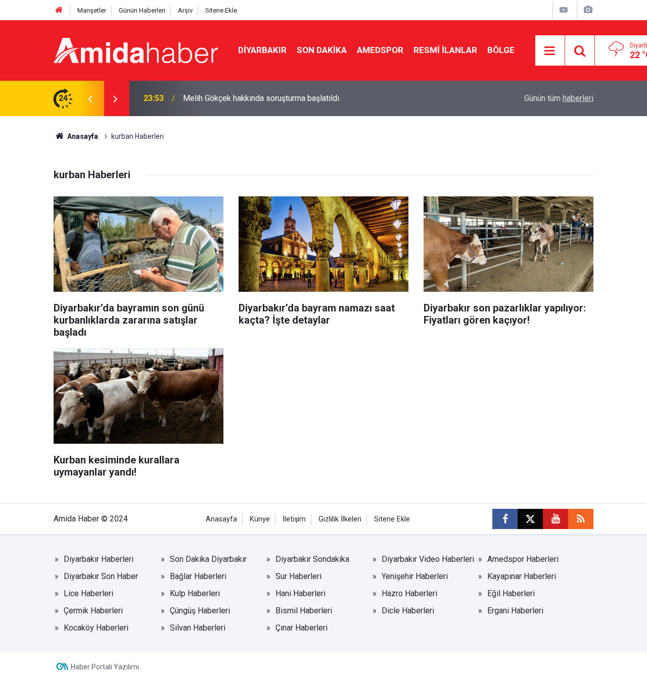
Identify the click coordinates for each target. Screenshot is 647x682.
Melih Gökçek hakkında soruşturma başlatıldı (261, 98)
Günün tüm (558, 98)
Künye (260, 519)
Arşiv (185, 10)
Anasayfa (82, 136)
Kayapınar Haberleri (521, 576)
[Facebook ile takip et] (505, 519)
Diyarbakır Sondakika (312, 559)
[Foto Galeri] (587, 10)
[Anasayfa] (59, 10)
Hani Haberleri (300, 593)
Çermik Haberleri (93, 610)
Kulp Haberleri (195, 593)
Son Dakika (322, 50)
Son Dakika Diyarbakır (208, 559)
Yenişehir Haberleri (415, 576)
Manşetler (91, 10)
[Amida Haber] (136, 50)
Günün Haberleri (142, 10)
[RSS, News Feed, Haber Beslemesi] (580, 519)
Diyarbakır (262, 50)
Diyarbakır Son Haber (101, 576)
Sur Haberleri (298, 576)
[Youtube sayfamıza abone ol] (555, 519)
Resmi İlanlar (445, 50)
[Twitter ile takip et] (530, 519)
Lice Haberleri (88, 593)
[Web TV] (563, 10)
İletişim (294, 519)
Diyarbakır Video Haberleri (428, 559)
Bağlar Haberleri (198, 576)
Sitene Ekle (221, 10)
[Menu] (550, 51)
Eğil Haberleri (511, 593)
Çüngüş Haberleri (200, 610)
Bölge (501, 50)
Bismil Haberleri (303, 610)
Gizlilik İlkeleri (339, 519)
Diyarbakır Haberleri (98, 559)
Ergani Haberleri (515, 610)
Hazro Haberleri (409, 593)
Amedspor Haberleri (523, 559)
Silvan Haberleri (197, 628)
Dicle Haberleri (408, 610)
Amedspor (380, 50)
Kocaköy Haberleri (96, 628)
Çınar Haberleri (301, 628)
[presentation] (90, 98)
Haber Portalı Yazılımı (105, 667)
